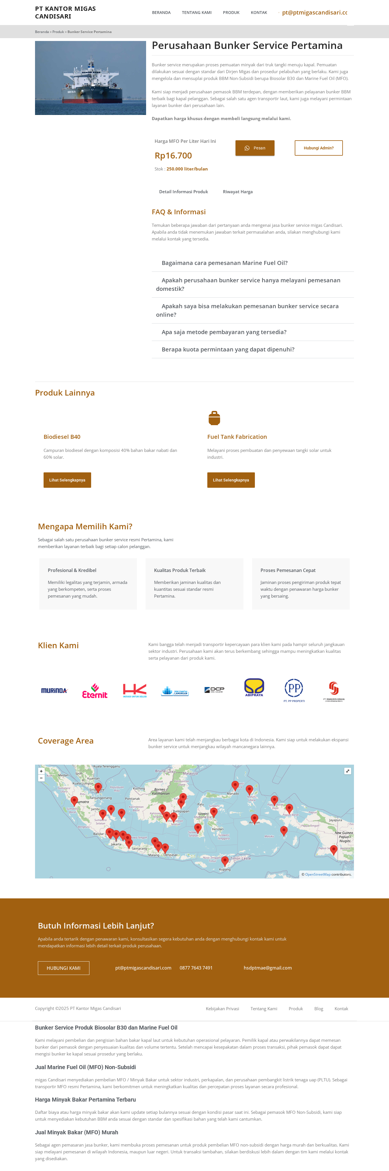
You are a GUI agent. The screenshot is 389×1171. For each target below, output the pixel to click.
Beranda (161, 12)
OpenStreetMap (318, 874)
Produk (231, 12)
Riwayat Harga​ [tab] (238, 191)
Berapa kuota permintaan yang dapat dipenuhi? (228, 349)
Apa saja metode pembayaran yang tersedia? (224, 332)
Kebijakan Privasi (222, 1008)
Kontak (259, 12)
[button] (253, 263)
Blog (318, 1008)
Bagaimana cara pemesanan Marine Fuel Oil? (225, 263)
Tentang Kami (197, 12)
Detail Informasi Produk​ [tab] (183, 191)
